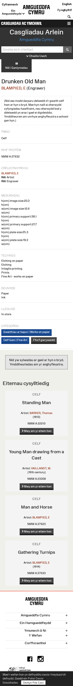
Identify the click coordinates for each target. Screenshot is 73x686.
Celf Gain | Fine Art (15, 340)
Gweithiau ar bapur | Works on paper (26, 331)
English (67, 4)
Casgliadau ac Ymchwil (21, 23)
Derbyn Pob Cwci (33, 682)
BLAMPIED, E (13, 88)
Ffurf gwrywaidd (44, 340)
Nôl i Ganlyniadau (16, 67)
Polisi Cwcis (35, 678)
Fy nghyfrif (64, 10)
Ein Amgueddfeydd (12, 12)
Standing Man (36, 402)
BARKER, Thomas (41, 413)
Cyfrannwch (10, 4)
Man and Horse (36, 506)
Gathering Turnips (36, 552)
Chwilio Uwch (38, 56)
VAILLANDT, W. (41, 468)
